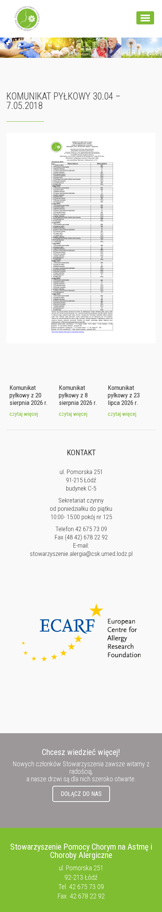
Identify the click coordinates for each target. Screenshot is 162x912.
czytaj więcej (23, 414)
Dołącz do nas (81, 793)
